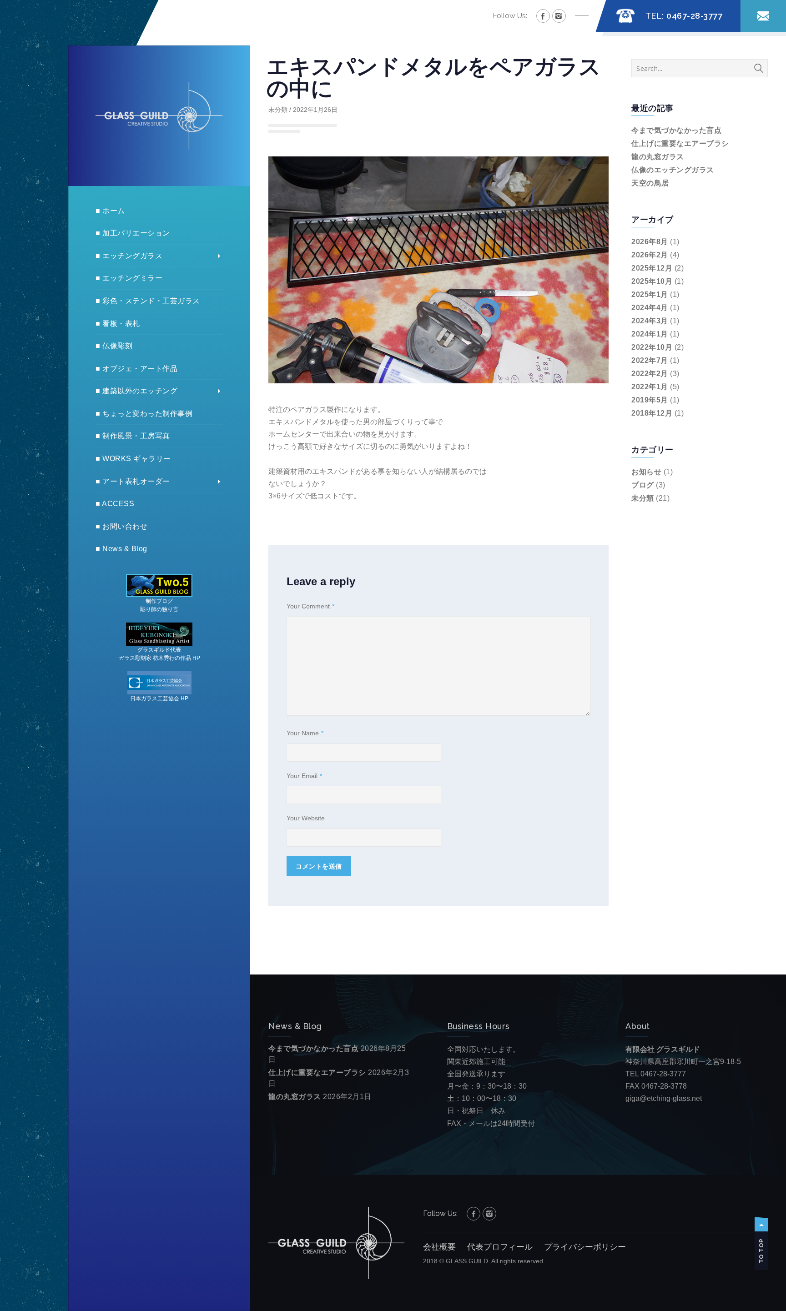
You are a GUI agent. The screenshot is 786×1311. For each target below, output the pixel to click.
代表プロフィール (500, 1246)
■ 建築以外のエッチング (136, 391)
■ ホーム (110, 211)
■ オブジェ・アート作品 (136, 368)
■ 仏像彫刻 (114, 346)
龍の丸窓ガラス (657, 157)
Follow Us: (510, 15)
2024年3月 (649, 321)
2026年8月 (649, 242)
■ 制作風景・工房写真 (133, 436)
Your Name (305, 733)
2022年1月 (649, 387)
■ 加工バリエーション (133, 233)
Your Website (306, 818)
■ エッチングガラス (129, 256)
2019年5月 (649, 400)
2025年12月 (651, 268)
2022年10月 (651, 347)
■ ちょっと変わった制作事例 (144, 413)
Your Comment (310, 606)
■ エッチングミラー (129, 278)
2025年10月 (651, 281)
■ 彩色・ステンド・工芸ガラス (148, 301)
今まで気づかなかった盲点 (676, 130)
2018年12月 (651, 413)
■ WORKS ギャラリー (133, 458)
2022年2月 (649, 373)
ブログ (642, 485)
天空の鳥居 (650, 183)
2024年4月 (649, 307)
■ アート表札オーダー (133, 481)
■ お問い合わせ (121, 526)
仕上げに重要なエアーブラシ (680, 143)
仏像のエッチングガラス (672, 170)
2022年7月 (649, 360)
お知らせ (646, 472)
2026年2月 (649, 255)
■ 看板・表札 (118, 323)
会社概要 (439, 1246)
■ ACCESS (115, 503)
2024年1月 (649, 334)
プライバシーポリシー (585, 1246)
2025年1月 (649, 294)
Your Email (304, 775)
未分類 (277, 109)
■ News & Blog (121, 549)
